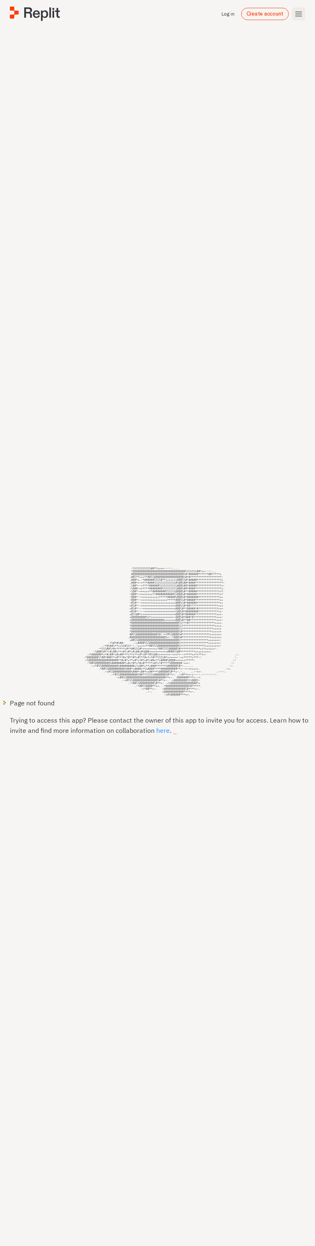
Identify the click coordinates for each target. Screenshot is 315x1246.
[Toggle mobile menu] (298, 13)
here (163, 730)
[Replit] (35, 14)
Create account (265, 14)
